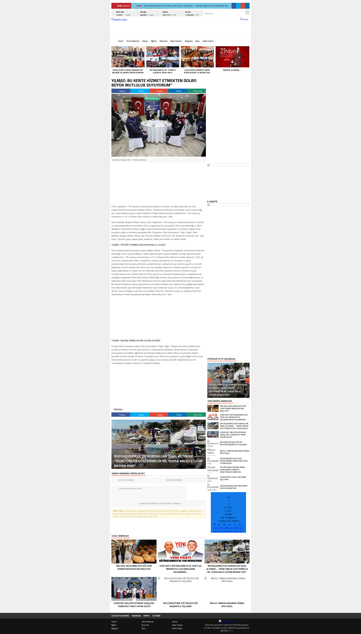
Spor (197, 40)
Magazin (189, 40)
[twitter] (238, 6)
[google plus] (243, 6)
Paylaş (122, 90)
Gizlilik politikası (120, 615)
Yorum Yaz (197, 90)
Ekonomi (163, 40)
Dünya (145, 40)
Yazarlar (136, 615)
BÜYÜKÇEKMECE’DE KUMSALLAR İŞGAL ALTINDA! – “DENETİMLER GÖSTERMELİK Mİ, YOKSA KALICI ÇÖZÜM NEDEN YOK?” (180, 7)
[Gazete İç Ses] (136, 27)
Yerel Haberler (132, 40)
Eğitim (154, 40)
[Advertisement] (98, 43)
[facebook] (234, 6)
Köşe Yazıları (176, 40)
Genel (120, 40)
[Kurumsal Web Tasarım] (226, 631)
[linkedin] (247, 6)
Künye (147, 615)
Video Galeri (208, 40)
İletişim (156, 615)
